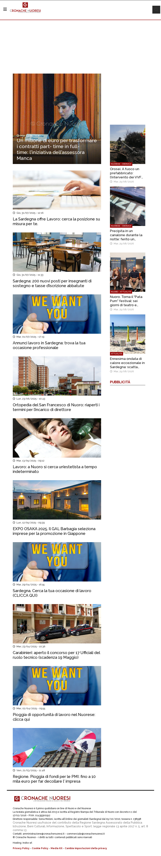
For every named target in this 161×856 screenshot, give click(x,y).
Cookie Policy (40, 848)
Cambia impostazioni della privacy (86, 848)
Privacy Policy (21, 848)
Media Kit (56, 848)
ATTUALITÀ (116, 354)
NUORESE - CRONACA (121, 164)
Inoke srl (27, 842)
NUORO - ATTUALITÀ (121, 292)
